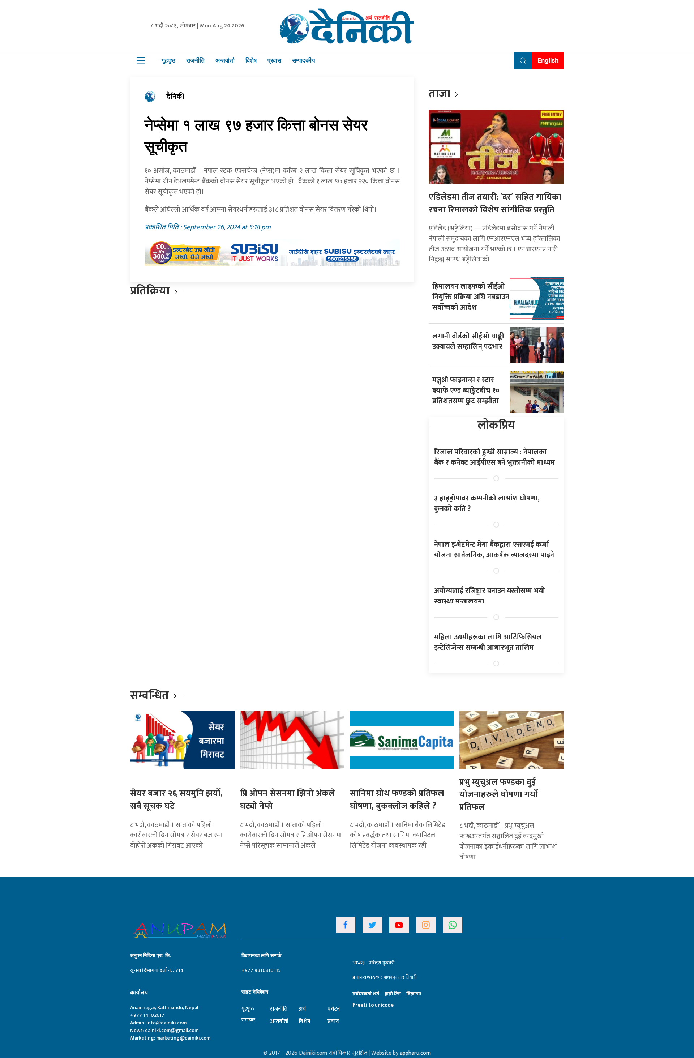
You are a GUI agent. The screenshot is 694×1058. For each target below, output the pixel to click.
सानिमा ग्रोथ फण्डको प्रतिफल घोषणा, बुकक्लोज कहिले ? (397, 799)
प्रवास (274, 60)
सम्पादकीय (303, 60)
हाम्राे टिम (393, 994)
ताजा (439, 93)
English (547, 60)
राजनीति (195, 60)
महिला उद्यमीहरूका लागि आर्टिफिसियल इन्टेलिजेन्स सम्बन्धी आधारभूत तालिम (488, 642)
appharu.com (415, 1053)
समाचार (248, 1020)
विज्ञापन (413, 994)
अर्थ (302, 1009)
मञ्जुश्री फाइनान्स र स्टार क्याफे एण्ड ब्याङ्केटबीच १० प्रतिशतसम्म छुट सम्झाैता (466, 390)
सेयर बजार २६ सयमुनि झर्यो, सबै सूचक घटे (176, 799)
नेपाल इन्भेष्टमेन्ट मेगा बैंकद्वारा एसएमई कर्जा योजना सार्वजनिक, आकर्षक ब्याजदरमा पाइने (494, 549)
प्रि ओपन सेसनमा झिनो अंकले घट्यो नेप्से (287, 799)
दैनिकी (175, 96)
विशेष (251, 60)
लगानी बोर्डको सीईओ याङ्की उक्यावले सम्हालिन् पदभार (468, 341)
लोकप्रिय (496, 425)
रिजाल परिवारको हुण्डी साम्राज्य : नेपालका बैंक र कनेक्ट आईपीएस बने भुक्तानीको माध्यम (494, 457)
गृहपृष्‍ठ (247, 1008)
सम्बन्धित (150, 695)
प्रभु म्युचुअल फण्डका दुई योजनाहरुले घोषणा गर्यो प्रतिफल (498, 794)
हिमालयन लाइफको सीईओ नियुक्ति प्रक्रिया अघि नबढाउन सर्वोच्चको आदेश (470, 296)
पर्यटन (333, 1009)
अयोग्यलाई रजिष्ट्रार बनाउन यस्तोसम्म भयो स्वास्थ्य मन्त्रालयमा (489, 596)
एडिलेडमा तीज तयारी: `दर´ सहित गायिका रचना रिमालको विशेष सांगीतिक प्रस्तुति (495, 203)
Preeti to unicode (373, 1005)
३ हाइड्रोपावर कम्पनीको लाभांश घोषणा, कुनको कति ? (487, 503)
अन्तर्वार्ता (225, 60)
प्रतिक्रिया (150, 290)
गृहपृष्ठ (168, 60)
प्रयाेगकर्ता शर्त (365, 994)
